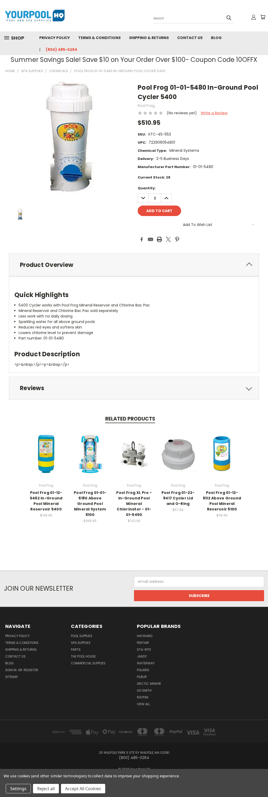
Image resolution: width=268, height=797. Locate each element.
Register (31, 670)
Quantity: (147, 188)
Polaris (143, 670)
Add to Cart (46, 458)
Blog (216, 37)
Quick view (46, 448)
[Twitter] (168, 239)
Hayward (144, 636)
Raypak (142, 697)
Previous (260, 780)
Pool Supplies (81, 636)
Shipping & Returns (149, 37)
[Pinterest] (177, 239)
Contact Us (190, 37)
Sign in (11, 670)
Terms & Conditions (99, 37)
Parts (76, 649)
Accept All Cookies (83, 788)
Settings (18, 788)
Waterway (146, 663)
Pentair (143, 642)
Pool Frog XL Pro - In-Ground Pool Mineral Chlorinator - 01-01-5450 (134, 503)
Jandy (142, 656)
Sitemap (11, 677)
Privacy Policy (54, 37)
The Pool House (83, 656)
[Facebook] (141, 239)
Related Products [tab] (130, 418)
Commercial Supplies (88, 663)
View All (143, 704)
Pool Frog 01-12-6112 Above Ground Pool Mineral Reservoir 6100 (222, 501)
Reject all (46, 788)
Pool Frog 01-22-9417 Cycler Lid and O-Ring (178, 498)
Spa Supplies (81, 642)
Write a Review (214, 113)
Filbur (142, 677)
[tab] (134, 265)
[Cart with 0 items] (262, 17)
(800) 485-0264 (61, 49)
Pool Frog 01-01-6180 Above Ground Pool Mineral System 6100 (90, 503)
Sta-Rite (144, 649)
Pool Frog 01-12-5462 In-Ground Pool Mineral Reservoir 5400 (46, 501)
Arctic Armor (149, 683)
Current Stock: (154, 177)
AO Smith (144, 690)
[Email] (150, 239)
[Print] (159, 239)
